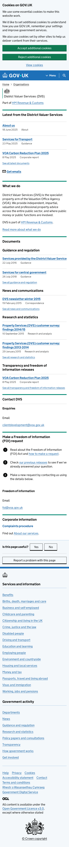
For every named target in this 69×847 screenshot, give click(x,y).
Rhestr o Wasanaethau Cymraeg (23, 787)
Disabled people (13, 633)
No (53, 547)
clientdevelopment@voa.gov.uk (23, 425)
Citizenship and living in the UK (22, 620)
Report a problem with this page (34, 560)
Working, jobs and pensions (20, 691)
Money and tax (12, 672)
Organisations (21, 84)
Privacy (17, 773)
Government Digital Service (20, 792)
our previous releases (33, 462)
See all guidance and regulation (19, 282)
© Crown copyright (34, 838)
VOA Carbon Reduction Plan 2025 (25, 153)
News (6, 719)
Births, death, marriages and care (24, 601)
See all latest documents (15, 163)
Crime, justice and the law (19, 627)
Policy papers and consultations (23, 738)
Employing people (14, 653)
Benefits (7, 595)
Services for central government (24, 272)
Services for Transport (17, 139)
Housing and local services (19, 665)
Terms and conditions (16, 782)
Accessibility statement (17, 777)
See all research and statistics (18, 357)
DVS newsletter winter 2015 (21, 299)
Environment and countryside (21, 659)
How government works (18, 751)
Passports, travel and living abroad (25, 678)
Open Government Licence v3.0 (23, 808)
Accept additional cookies (34, 48)
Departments (11, 712)
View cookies (34, 65)
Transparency (11, 744)
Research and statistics (17, 732)
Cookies (30, 773)
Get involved (10, 757)
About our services (26, 533)
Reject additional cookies (34, 57)
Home (5, 84)
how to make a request (44, 454)
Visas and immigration (16, 685)
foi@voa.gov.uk (12, 507)
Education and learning (17, 646)
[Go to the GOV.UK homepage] (15, 75)
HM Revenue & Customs (28, 103)
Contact (41, 777)
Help (5, 773)
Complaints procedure (17, 526)
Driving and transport (16, 640)
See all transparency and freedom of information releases (33, 387)
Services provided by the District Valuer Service (34, 258)
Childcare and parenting (18, 614)
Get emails (14, 171)
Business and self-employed (20, 608)
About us (8, 125)
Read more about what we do (21, 229)
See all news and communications (20, 308)
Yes (38, 547)
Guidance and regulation (18, 725)
